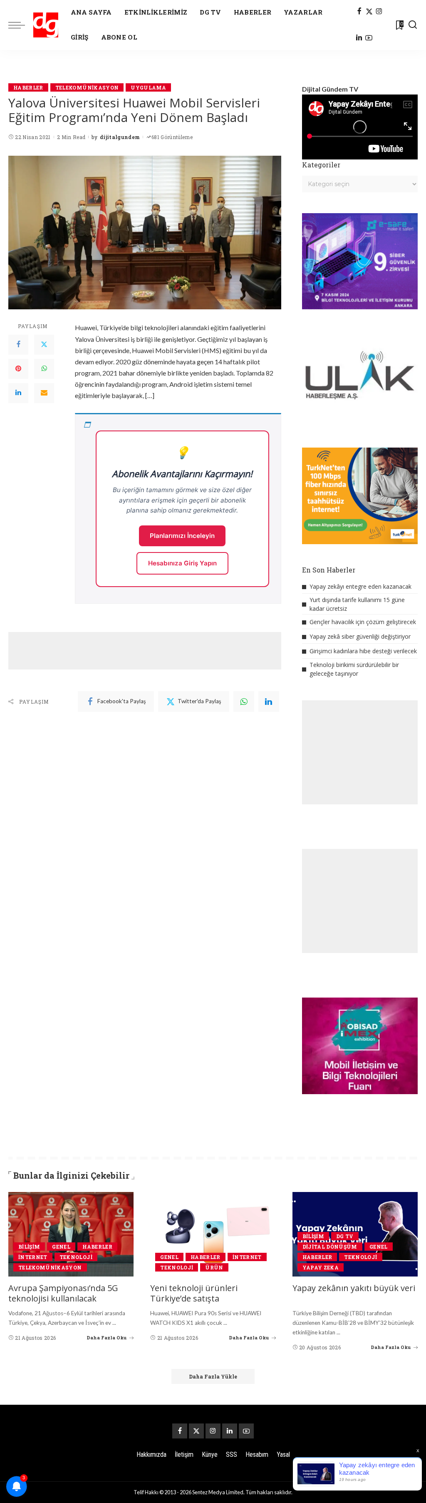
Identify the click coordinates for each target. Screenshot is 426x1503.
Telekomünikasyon (87, 87)
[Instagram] (379, 12)
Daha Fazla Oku (107, 1337)
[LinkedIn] (359, 38)
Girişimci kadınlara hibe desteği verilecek (363, 651)
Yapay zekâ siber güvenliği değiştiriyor (360, 636)
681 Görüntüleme (172, 137)
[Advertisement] (159, 650)
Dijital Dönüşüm (329, 1246)
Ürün (214, 1267)
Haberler (28, 87)
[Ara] (413, 25)
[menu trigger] (20, 25)
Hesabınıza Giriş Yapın (182, 563)
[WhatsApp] (44, 369)
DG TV (345, 1236)
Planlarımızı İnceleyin (182, 536)
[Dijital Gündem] (45, 24)
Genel (61, 1246)
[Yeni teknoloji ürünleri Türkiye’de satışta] (212, 1234)
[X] (369, 12)
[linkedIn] (268, 701)
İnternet (32, 1257)
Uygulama (148, 87)
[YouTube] (368, 38)
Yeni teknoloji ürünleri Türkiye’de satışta (194, 1293)
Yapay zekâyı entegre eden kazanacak (360, 586)
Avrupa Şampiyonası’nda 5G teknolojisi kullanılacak (63, 1293)
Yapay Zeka (320, 1267)
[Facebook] (359, 12)
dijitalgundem (120, 137)
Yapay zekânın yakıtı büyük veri (353, 1288)
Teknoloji (75, 1257)
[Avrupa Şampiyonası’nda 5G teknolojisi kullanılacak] (71, 1234)
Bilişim (29, 1246)
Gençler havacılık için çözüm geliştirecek (363, 622)
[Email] (44, 393)
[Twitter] (44, 345)
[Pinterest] (18, 369)
